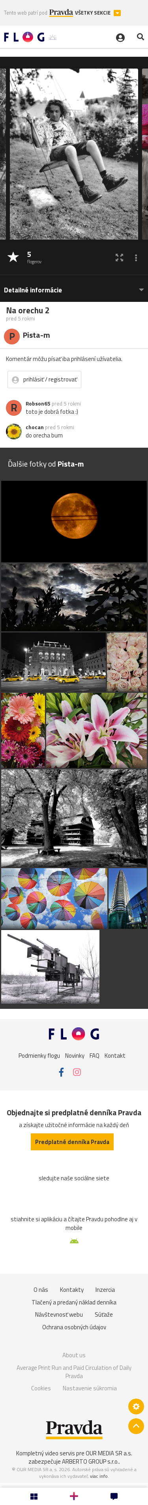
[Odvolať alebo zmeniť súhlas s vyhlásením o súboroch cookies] (136, 1406)
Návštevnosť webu (59, 1314)
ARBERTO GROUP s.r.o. (90, 1461)
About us (74, 1355)
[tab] (74, 286)
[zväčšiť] (119, 257)
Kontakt (115, 1055)
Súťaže (104, 1314)
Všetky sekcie (93, 13)
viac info (99, 1476)
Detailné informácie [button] (33, 290)
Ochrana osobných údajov (74, 1327)
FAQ (94, 1055)
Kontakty (72, 1289)
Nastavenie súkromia (90, 1388)
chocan (35, 427)
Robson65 (38, 403)
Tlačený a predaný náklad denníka (74, 1302)
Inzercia (105, 1289)
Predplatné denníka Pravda (72, 1141)
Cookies (41, 1388)
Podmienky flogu (39, 1055)
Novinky (74, 1055)
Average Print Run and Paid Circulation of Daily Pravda (74, 1372)
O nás (41, 1289)
